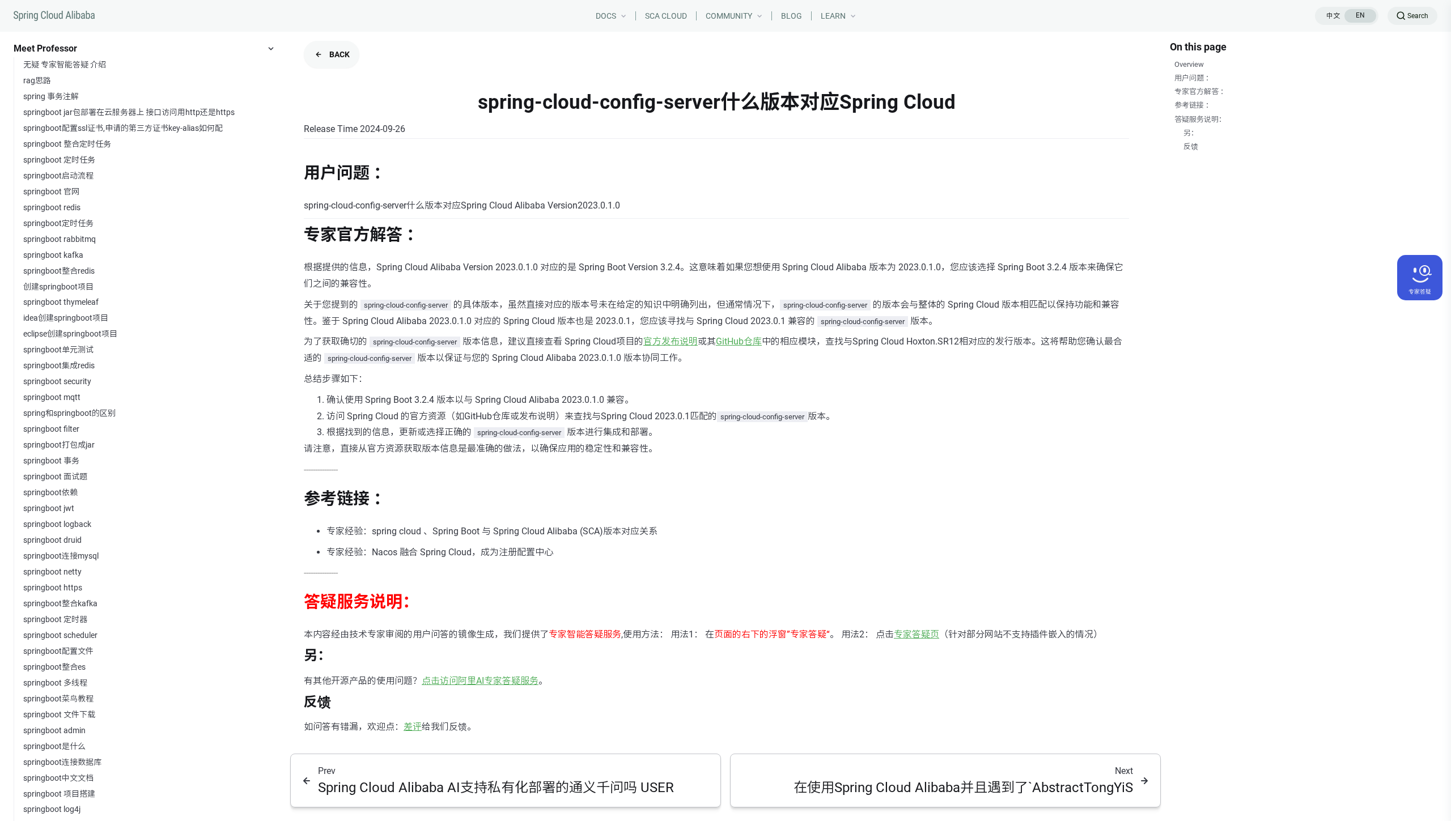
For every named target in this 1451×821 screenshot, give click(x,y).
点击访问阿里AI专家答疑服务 (480, 680)
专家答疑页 (916, 634)
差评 (413, 726)
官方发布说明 (670, 341)
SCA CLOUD (666, 15)
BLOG (791, 15)
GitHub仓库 (739, 341)
